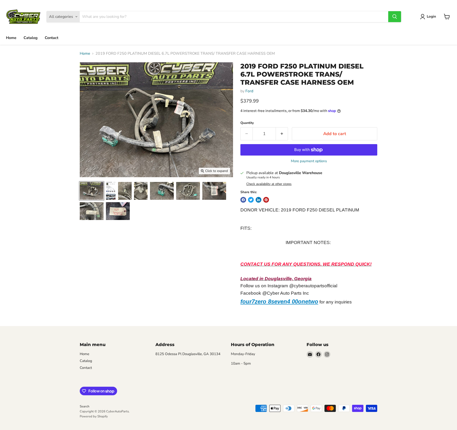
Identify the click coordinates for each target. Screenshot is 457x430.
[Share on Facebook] (243, 200)
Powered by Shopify (94, 416)
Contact (51, 37)
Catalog (31, 37)
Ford (249, 91)
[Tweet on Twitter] (251, 200)
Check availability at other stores (269, 184)
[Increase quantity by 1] (282, 133)
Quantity (247, 123)
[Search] (394, 16)
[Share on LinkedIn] (258, 200)
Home (11, 37)
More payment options (309, 161)
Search (84, 406)
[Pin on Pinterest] (266, 200)
